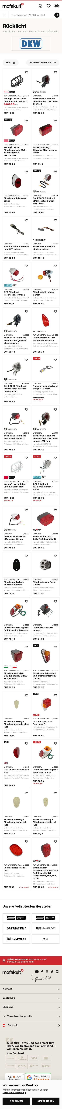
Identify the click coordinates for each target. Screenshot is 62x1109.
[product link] (16, 864)
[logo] (13, 5)
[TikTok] (52, 971)
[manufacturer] (16, 918)
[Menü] (23, 1075)
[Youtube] (37, 971)
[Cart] (57, 6)
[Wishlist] (48, 6)
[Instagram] (47, 971)
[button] (31, 989)
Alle (45, 939)
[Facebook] (42, 971)
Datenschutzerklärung (14, 1093)
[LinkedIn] (57, 971)
